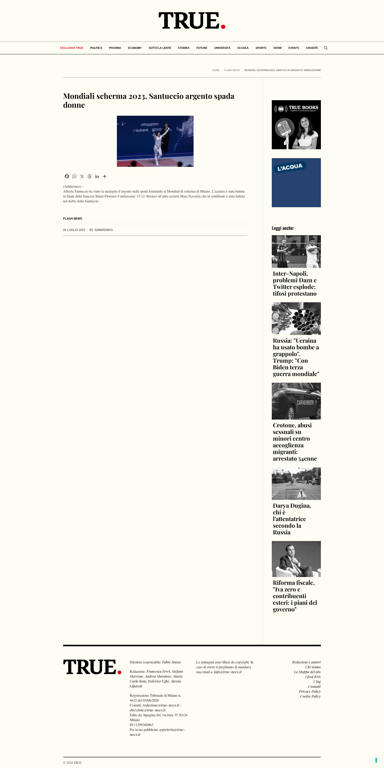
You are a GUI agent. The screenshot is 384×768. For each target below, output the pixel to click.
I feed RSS (313, 676)
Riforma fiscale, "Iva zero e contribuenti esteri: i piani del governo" (295, 596)
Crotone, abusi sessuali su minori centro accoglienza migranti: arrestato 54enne (295, 441)
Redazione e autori (306, 662)
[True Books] (296, 146)
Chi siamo (313, 667)
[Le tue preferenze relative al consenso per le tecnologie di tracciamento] (376, 760)
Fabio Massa (171, 662)
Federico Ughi (158, 681)
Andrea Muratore (158, 676)
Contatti (314, 686)
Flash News (232, 70)
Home (216, 70)
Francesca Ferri (158, 671)
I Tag (317, 681)
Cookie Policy (310, 696)
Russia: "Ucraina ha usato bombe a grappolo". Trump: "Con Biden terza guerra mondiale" (296, 357)
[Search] (326, 48)
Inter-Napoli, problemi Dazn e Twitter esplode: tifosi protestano (295, 283)
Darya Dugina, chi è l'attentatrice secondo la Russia (292, 518)
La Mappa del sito (307, 671)
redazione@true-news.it (161, 705)
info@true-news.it (228, 671)
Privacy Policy (310, 691)
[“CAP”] (296, 182)
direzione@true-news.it (148, 710)
